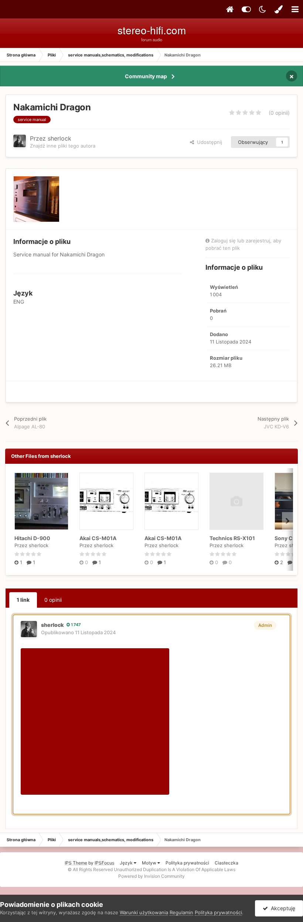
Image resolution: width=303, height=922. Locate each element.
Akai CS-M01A (97, 538)
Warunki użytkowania (144, 912)
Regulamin (181, 912)
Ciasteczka (226, 863)
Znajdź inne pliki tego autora (62, 146)
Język (127, 863)
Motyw (149, 863)
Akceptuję (281, 908)
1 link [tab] (23, 600)
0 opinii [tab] (53, 600)
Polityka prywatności (187, 863)
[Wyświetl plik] (41, 501)
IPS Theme (76, 863)
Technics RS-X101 (232, 538)
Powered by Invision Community (151, 876)
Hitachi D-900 (32, 538)
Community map (146, 76)
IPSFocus (104, 863)
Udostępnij (208, 142)
